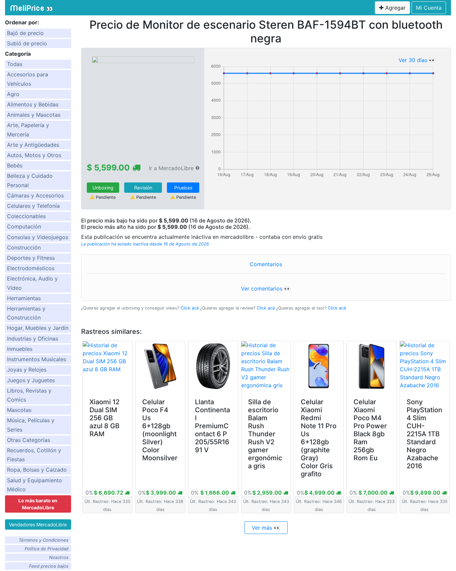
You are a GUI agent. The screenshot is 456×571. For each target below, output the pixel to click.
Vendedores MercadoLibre (38, 524)
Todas (14, 64)
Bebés (14, 165)
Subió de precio (27, 43)
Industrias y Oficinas (32, 338)
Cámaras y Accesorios (35, 195)
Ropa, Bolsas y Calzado (37, 469)
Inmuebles (19, 349)
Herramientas (24, 298)
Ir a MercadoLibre (171, 168)
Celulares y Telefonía (33, 205)
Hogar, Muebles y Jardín (37, 328)
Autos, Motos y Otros (34, 155)
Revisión (143, 187)
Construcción (24, 247)
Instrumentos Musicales (36, 359)
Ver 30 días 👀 (417, 60)
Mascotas (19, 410)
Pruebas (183, 187)
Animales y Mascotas (33, 114)
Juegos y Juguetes (31, 380)
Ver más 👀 (266, 527)
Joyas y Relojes (26, 369)
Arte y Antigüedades (33, 144)
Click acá (190, 308)
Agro (13, 94)
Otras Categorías (28, 440)
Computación (24, 226)
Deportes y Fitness (31, 257)
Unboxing (102, 187)
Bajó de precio (25, 33)
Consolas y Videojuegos (37, 237)
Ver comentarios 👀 (266, 288)
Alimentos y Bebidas (32, 104)
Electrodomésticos (30, 268)
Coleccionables (26, 216)
